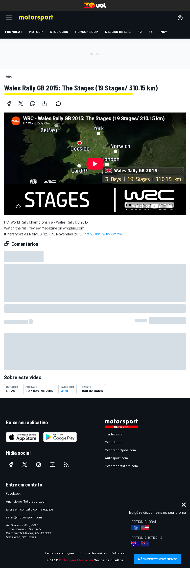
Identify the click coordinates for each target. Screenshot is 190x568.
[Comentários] (59, 104)
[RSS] (66, 465)
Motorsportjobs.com (120, 450)
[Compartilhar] (44, 104)
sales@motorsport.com (24, 517)
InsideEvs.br (114, 434)
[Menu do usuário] (180, 18)
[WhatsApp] (33, 104)
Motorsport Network (76, 560)
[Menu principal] (9, 18)
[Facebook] (9, 104)
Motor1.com (113, 442)
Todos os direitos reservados (118, 560)
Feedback (13, 493)
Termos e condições (59, 553)
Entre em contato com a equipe (29, 509)
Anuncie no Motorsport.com (26, 501)
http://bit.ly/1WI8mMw (103, 233)
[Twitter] (21, 104)
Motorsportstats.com (121, 466)
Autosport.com (116, 458)
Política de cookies (92, 553)
